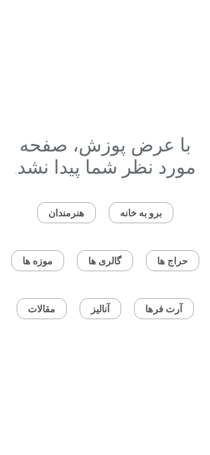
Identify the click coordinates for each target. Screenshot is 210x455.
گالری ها (105, 260)
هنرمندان (66, 212)
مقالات (41, 308)
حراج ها (172, 260)
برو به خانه (141, 212)
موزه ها (38, 260)
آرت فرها (164, 308)
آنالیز (100, 308)
